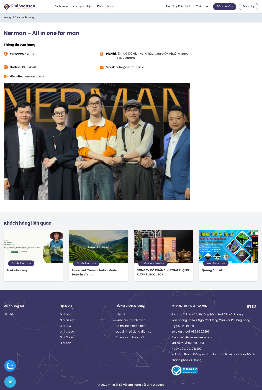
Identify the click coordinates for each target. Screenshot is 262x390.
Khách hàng (105, 6)
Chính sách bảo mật (129, 337)
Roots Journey (17, 270)
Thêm (200, 6)
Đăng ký (249, 6)
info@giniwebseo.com (196, 337)
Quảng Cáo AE (212, 270)
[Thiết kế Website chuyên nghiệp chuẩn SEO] (19, 7)
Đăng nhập (225, 6)
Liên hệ (9, 314)
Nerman (30, 53)
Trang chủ (10, 17)
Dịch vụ (60, 6)
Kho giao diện (82, 6)
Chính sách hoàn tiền (130, 326)
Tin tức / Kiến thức (178, 6)
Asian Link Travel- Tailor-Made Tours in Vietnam (94, 272)
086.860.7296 (200, 331)
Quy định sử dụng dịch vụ (133, 331)
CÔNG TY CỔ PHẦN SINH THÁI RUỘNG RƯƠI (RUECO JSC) (163, 272)
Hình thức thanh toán (130, 320)
